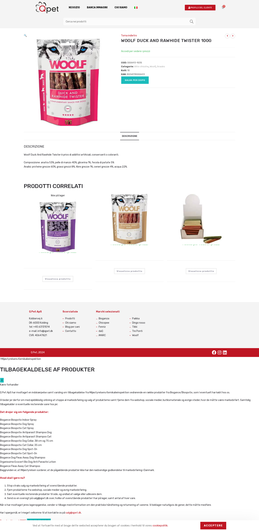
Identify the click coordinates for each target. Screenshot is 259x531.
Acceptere (213, 525)
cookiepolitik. (160, 525)
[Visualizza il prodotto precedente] (227, 36)
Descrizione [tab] (129, 136)
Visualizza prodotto (58, 279)
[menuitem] (136, 7)
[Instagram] (219, 352)
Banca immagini (97, 7)
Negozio (74, 7)
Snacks (161, 66)
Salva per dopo (135, 80)
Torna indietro (129, 35)
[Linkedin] (224, 352)
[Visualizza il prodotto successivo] (232, 36)
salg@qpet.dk (73, 512)
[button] (25, 35)
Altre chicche (141, 66)
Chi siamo (121, 7)
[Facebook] (214, 352)
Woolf (153, 66)
